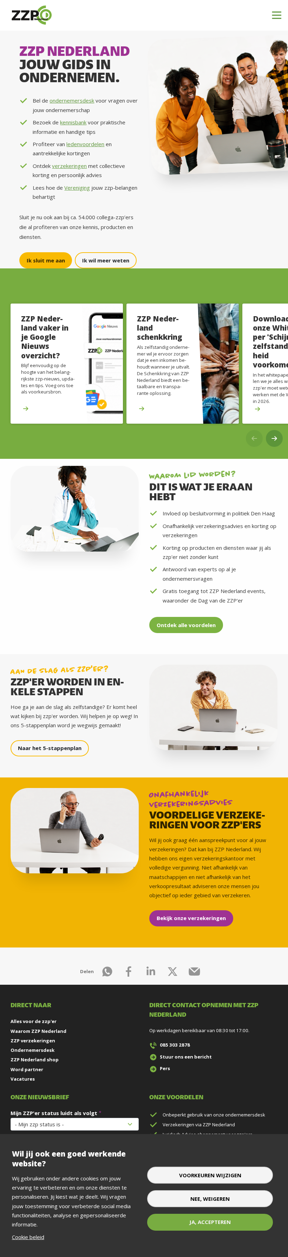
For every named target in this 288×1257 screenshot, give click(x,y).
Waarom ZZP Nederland (38, 1031)
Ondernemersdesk (32, 1050)
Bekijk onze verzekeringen (191, 917)
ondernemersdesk (72, 100)
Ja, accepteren (210, 1221)
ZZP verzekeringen (33, 1040)
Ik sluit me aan (46, 260)
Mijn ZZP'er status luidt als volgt (54, 1112)
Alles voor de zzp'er (34, 1021)
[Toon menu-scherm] (276, 15)
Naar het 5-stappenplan (49, 747)
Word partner (27, 1069)
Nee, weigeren (210, 1198)
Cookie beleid (28, 1236)
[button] (274, 438)
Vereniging (77, 187)
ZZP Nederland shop (35, 1059)
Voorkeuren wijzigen (210, 1175)
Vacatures (23, 1079)
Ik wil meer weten (105, 260)
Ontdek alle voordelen (186, 624)
